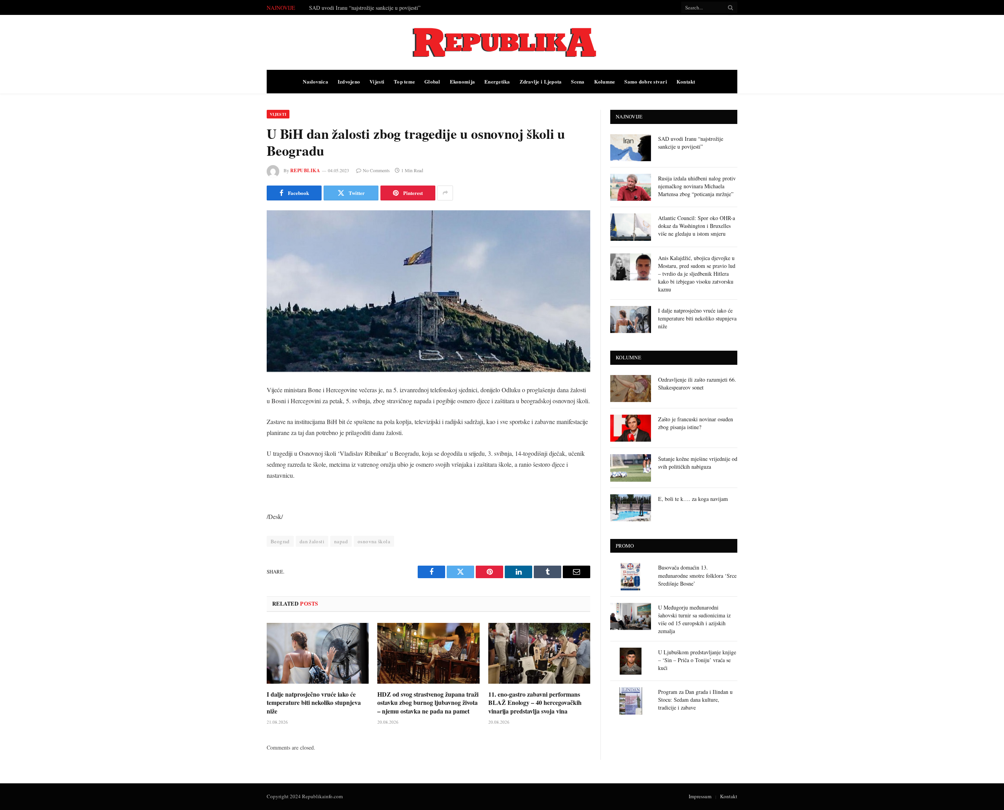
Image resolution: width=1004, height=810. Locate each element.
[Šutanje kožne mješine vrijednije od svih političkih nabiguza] (630, 467)
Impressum (700, 796)
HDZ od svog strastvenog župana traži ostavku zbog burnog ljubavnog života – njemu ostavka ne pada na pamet (427, 702)
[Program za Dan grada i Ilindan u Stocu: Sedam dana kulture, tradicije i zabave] (630, 700)
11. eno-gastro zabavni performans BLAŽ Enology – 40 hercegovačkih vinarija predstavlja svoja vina (535, 702)
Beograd (280, 541)
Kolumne (604, 81)
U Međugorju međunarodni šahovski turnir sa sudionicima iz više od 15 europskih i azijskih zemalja (694, 619)
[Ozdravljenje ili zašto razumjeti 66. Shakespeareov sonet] (630, 388)
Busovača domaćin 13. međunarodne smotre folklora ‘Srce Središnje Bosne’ (697, 575)
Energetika (497, 81)
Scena (577, 81)
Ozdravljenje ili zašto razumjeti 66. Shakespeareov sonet (697, 383)
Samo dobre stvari (645, 81)
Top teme (404, 81)
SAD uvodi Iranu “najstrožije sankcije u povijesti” (690, 142)
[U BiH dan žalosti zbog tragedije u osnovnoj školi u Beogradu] (428, 291)
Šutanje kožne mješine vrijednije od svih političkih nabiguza (697, 462)
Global (432, 81)
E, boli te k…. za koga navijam (693, 498)
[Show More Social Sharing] (445, 193)
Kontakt (686, 81)
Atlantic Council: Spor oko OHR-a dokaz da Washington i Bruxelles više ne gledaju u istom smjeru (696, 225)
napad (341, 541)
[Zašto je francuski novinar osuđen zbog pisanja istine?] (630, 428)
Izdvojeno (349, 81)
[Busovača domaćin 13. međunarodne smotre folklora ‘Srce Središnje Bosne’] (630, 576)
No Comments (376, 170)
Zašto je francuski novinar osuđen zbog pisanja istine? (695, 423)
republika (305, 170)
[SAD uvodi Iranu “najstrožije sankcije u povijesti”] (630, 147)
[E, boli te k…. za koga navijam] (630, 507)
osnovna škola (374, 541)
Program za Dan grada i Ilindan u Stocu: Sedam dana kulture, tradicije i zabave (695, 699)
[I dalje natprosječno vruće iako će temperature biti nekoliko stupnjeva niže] (318, 653)
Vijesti (376, 81)
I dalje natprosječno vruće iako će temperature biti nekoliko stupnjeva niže (314, 702)
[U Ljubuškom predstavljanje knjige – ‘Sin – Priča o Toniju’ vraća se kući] (630, 661)
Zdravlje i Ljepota (541, 81)
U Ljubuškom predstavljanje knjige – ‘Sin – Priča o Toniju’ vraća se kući (697, 660)
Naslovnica (315, 81)
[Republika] (502, 42)
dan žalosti (312, 541)
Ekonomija (462, 81)
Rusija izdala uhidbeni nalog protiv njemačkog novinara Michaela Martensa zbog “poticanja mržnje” (397, 7)
